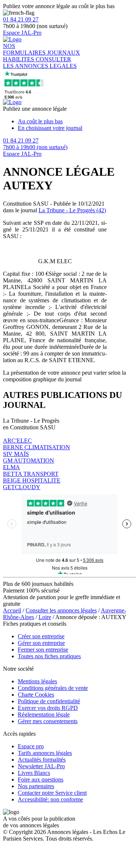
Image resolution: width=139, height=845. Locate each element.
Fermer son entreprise (43, 649)
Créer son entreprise (41, 636)
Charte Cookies (36, 694)
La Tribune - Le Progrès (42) (72, 210)
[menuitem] (77, 121)
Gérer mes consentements (47, 721)
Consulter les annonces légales (61, 610)
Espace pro (31, 746)
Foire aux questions (40, 779)
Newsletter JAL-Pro (41, 766)
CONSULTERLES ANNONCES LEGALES (40, 62)
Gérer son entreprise (41, 643)
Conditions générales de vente (53, 688)
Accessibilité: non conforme (50, 799)
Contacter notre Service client (52, 793)
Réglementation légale (44, 714)
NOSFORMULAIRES (25, 49)
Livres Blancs (34, 773)
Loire (45, 617)
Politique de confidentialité (49, 701)
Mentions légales (37, 681)
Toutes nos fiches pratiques (49, 656)
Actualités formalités (42, 759)
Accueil (12, 610)
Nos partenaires (36, 786)
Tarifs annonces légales (45, 753)
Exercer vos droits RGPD (48, 708)
